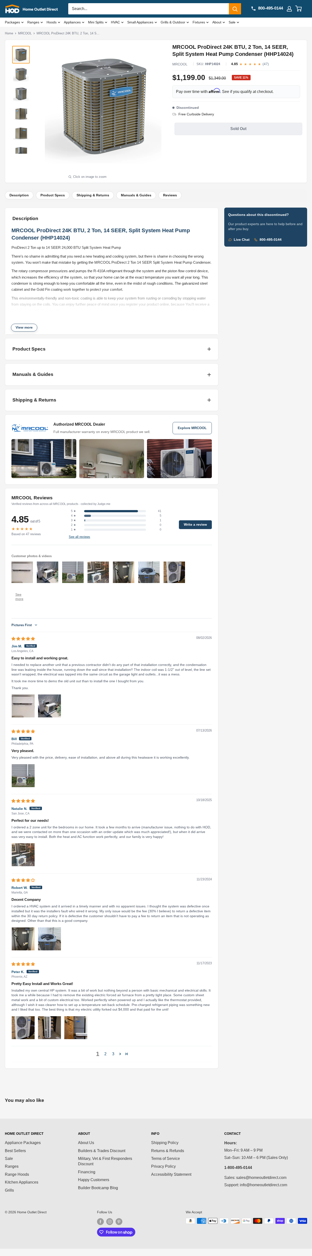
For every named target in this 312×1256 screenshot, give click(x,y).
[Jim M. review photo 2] (49, 706)
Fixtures (199, 22)
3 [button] (113, 1054)
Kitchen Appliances (21, 1182)
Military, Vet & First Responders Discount (105, 1161)
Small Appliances (140, 22)
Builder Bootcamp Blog (98, 1188)
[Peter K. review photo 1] (23, 1027)
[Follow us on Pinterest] (119, 1221)
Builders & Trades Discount (101, 1151)
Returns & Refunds (167, 1151)
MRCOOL (25, 33)
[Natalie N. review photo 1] (23, 854)
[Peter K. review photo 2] (49, 1027)
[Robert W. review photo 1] (23, 939)
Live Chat (242, 239)
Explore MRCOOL (192, 428)
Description (19, 195)
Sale (232, 22)
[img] (23, 639)
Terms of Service (165, 1158)
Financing (86, 1172)
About (216, 22)
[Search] (235, 8)
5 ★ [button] (73, 511)
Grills (9, 1190)
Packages (12, 22)
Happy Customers (93, 1180)
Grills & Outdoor (173, 22)
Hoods (52, 22)
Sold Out (238, 129)
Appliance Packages (23, 1143)
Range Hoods (17, 1174)
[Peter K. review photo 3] (76, 1027)
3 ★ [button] (73, 520)
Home (9, 33)
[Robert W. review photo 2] (49, 939)
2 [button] (105, 1054)
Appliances (72, 22)
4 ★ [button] (73, 515)
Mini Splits (96, 22)
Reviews (170, 195)
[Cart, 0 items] (301, 9)
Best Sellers (15, 1151)
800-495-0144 (271, 239)
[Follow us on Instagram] (109, 1221)
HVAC (115, 22)
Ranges (33, 22)
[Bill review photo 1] (23, 775)
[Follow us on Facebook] (100, 1221)
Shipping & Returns (93, 195)
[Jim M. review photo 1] (23, 706)
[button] (120, 1054)
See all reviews (79, 537)
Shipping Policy (164, 1143)
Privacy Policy (163, 1166)
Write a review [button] (195, 524)
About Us (86, 1143)
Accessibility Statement (171, 1174)
